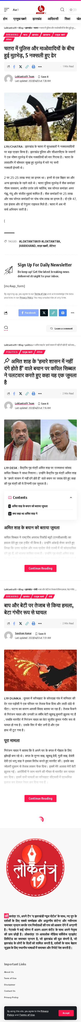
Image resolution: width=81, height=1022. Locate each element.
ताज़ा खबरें (42, 246)
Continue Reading (40, 568)
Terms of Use (27, 1014)
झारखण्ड (46, 34)
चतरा (25, 34)
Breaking (12, 34)
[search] (62, 9)
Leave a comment (64, 328)
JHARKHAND (27, 246)
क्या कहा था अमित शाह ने (24, 513)
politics (12, 352)
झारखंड (35, 34)
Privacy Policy (26, 297)
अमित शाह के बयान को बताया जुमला (30, 506)
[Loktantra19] (40, 9)
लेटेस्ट (9, 39)
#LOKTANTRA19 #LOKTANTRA (39, 241)
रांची (50, 596)
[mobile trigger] (7, 9)
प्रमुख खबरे (60, 34)
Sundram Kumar (23, 633)
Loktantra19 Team (24, 76)
